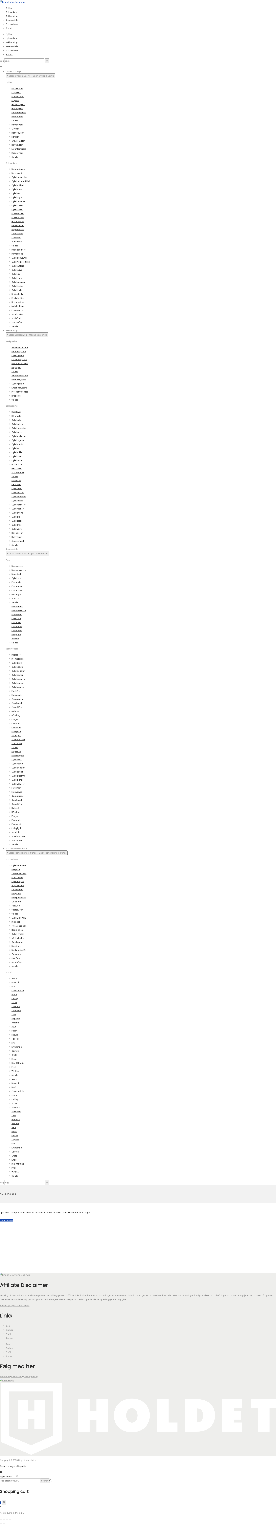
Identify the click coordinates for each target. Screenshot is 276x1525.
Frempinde (17, 695)
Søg (2, 60)
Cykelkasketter (19, 436)
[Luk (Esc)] (10, 1519)
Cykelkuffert (18, 185)
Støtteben (17, 743)
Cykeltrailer (17, 209)
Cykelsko (16, 448)
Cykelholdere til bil (21, 181)
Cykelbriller (17, 420)
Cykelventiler (18, 687)
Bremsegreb (18, 658)
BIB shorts (16, 416)
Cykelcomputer (19, 177)
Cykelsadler (17, 675)
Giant (14, 994)
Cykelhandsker (19, 428)
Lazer (14, 1030)
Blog (8, 1325)
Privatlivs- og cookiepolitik (13, 1466)
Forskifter (16, 691)
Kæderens (17, 586)
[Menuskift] (1, 66)
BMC (14, 986)
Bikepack (16, 869)
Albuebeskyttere (20, 347)
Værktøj (15, 598)
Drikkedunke (18, 213)
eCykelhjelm (18, 885)
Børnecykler (17, 88)
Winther (15, 1071)
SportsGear (17, 909)
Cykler (9, 8)
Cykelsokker (17, 452)
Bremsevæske (19, 570)
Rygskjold (16, 367)
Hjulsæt (15, 711)
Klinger (15, 719)
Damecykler (18, 96)
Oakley (15, 998)
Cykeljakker (17, 432)
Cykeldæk (17, 662)
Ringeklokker (18, 229)
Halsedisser (17, 464)
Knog (14, 1059)
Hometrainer (18, 221)
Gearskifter (17, 707)
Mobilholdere (18, 225)
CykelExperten (19, 865)
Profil (8, 1334)
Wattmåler (17, 241)
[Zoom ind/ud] (1, 1519)
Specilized (16, 1010)
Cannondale (18, 990)
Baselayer (16, 412)
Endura (15, 1034)
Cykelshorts (17, 444)
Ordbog (9, 1330)
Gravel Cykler (18, 104)
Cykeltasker (17, 205)
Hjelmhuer (17, 468)
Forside (3, 1194)
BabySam (16, 893)
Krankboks (17, 723)
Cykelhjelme (18, 355)
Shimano (16, 1006)
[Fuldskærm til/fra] (4, 1519)
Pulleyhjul (16, 731)
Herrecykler (17, 108)
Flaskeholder (18, 217)
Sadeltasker (17, 233)
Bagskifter (16, 654)
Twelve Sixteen (19, 873)
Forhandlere (12, 24)
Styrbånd (16, 237)
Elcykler (15, 100)
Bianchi (15, 982)
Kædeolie (16, 582)
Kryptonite (17, 1046)
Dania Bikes (17, 877)
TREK (14, 1014)
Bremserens (17, 566)
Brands (9, 28)
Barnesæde (17, 173)
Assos (14, 978)
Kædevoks (17, 590)
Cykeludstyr (12, 12)
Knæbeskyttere (19, 359)
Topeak (15, 1038)
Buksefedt (17, 574)
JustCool (16, 905)
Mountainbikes (19, 112)
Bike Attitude (18, 1063)
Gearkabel (17, 703)
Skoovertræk (18, 472)
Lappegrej (16, 594)
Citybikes (16, 92)
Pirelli (14, 1067)
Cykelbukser (18, 424)
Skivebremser (18, 739)
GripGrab (16, 1018)
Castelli (15, 1051)
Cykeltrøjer (17, 456)
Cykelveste (17, 460)
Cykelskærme (18, 679)
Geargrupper (18, 699)
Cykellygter (17, 197)
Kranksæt (16, 727)
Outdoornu (17, 889)
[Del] (7, 1519)
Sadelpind (16, 735)
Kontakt (10, 1338)
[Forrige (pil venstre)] (1, 1523)
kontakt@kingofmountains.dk (14, 1305)
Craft (14, 1055)
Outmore (16, 901)
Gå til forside (6, 1220)
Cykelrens (16, 578)
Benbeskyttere (19, 351)
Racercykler (17, 116)
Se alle (15, 120)
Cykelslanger (18, 683)
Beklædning (12, 16)
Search (44, 1480)
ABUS (14, 1026)
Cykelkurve (17, 189)
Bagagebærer (18, 169)
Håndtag (16, 715)
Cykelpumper (18, 201)
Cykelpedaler (18, 671)
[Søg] (47, 60)
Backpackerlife (19, 897)
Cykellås (16, 193)
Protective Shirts (20, 363)
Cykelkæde (17, 666)
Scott (14, 1002)
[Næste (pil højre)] (4, 1523)
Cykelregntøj (18, 440)
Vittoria (15, 1022)
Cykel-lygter (18, 881)
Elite (14, 1042)
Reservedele (12, 20)
